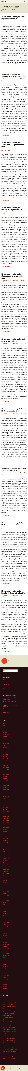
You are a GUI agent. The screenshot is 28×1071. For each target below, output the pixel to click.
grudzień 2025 (6, 736)
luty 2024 (5, 783)
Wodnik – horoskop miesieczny (9, 1058)
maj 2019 (5, 909)
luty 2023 (5, 809)
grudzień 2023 (6, 787)
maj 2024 (5, 776)
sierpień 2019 (6, 902)
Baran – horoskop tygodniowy (9, 1002)
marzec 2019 (5, 913)
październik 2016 (6, 977)
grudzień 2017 (6, 946)
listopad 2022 (6, 816)
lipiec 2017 (5, 957)
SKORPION (5, 688)
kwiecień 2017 (6, 964)
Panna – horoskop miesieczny (9, 1031)
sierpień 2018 (6, 929)
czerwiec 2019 (6, 906)
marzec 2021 (5, 860)
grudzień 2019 (6, 893)
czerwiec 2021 (6, 853)
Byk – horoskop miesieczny (9, 1013)
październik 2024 (6, 765)
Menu (2, 1)
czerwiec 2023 (6, 800)
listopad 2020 (6, 869)
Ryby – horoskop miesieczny (9, 1040)
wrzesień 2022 (6, 820)
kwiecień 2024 (6, 778)
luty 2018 (5, 942)
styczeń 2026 (6, 734)
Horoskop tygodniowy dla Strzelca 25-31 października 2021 (13, 209)
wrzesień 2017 (6, 953)
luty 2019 (5, 915)
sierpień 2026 (6, 723)
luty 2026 (5, 732)
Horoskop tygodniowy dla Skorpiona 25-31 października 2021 (12, 276)
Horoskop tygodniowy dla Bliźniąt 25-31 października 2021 (13, 592)
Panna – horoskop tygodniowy (9, 1029)
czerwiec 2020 (6, 880)
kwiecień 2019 (6, 911)
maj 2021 (5, 856)
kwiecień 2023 (6, 805)
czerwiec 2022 (6, 827)
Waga (22, 343)
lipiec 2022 (5, 825)
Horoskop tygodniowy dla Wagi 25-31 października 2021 (13, 340)
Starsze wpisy (10, 661)
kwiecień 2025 (6, 752)
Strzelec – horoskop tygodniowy (10, 1047)
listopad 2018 (6, 922)
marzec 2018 (5, 940)
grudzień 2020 (6, 867)
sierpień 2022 (6, 822)
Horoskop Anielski (7, 1015)
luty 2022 (5, 836)
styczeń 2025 (6, 758)
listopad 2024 (6, 763)
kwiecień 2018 (6, 937)
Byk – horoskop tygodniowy (9, 1011)
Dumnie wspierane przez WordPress (19, 1068)
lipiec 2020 (5, 878)
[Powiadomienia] (3, 1068)
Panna (22, 413)
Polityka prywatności (5, 1068)
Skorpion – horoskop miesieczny (10, 1045)
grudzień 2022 (6, 814)
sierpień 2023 (6, 796)
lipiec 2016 (5, 984)
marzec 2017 (5, 966)
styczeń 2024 (6, 785)
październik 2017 (6, 951)
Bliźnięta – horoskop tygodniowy (10, 1006)
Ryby (22, 21)
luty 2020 (5, 889)
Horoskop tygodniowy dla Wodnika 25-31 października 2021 (13, 76)
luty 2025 (5, 756)
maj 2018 (5, 935)
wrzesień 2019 (6, 900)
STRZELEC (5, 686)
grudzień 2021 (6, 840)
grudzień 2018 (6, 920)
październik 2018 (6, 924)
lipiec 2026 (5, 725)
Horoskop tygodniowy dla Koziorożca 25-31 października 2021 (12, 145)
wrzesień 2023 (6, 794)
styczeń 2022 (6, 838)
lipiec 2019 (5, 904)
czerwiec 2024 (6, 774)
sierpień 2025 (6, 743)
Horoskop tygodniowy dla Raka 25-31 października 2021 (13, 524)
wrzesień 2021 (6, 847)
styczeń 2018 (6, 944)
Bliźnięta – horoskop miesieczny (10, 1008)
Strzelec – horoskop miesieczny (10, 1049)
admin (10, 150)
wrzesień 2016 (6, 979)
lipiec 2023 (5, 798)
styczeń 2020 (6, 891)
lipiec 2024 (5, 772)
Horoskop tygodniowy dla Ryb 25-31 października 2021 (13, 18)
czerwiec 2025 (6, 747)
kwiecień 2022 (6, 831)
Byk (9, 708)
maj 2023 (5, 803)
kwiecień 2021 (6, 858)
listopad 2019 (6, 895)
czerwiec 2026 (6, 727)
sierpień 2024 (6, 769)
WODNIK (4, 682)
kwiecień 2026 (6, 730)
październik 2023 (6, 791)
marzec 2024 (5, 780)
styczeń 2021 (6, 864)
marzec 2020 (5, 887)
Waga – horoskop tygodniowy (9, 1051)
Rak (21, 527)
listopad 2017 (6, 948)
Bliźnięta (22, 595)
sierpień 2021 (6, 849)
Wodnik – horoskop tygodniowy (9, 1056)
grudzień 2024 (6, 761)
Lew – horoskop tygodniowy (9, 1025)
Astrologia (5, 1000)
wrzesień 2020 (6, 873)
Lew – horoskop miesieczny (9, 1027)
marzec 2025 (5, 754)
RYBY (4, 679)
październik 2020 (6, 871)
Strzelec (22, 211)
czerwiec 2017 (6, 959)
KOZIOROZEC (6, 684)
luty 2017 (5, 968)
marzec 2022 (5, 833)
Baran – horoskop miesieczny (9, 1004)
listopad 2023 (6, 789)
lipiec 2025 (5, 745)
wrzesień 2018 (6, 926)
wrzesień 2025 (6, 741)
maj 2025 (5, 749)
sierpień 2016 (6, 982)
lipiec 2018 (5, 931)
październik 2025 (6, 738)
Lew (22, 472)
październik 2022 (6, 818)
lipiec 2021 (5, 851)
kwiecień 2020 (6, 884)
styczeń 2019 (6, 917)
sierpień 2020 (6, 875)
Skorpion (23, 280)
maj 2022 (5, 829)
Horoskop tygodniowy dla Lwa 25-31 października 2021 (13, 470)
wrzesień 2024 (6, 767)
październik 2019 (6, 898)
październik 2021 (6, 845)
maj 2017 (5, 962)
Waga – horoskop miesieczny (9, 1053)
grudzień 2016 (6, 973)
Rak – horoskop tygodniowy (9, 1033)
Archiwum (16, 21)
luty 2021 (5, 862)
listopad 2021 (6, 842)
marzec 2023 (5, 807)
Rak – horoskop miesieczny (9, 1036)
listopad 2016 (6, 975)
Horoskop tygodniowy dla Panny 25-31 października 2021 (13, 410)
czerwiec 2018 (6, 933)
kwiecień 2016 (6, 988)
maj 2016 (5, 986)
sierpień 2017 (6, 955)
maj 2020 (5, 882)
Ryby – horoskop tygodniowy (9, 1038)
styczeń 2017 (6, 971)
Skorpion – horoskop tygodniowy (10, 1042)
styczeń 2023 (6, 811)
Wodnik (22, 78)
